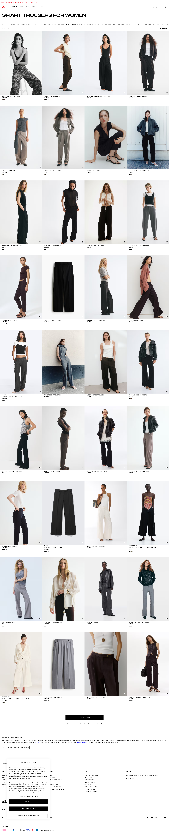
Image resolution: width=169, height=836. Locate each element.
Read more (130, 778)
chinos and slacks (81, 742)
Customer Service (91, 775)
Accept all (28, 801)
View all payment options (47, 830)
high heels (38, 742)
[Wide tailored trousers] (21, 63)
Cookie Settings (90, 791)
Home (34, 7)
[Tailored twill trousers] (148, 63)
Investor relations (50, 784)
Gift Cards (6, 787)
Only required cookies (28, 808)
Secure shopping (90, 787)
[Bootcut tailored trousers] (105, 438)
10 (97, 723)
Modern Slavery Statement (53, 789)
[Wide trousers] (105, 589)
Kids (27, 7)
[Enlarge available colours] (3, 100)
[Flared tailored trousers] (21, 438)
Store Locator (90, 780)
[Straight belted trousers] (63, 212)
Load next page (84, 717)
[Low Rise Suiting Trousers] (21, 362)
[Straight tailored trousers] (21, 212)
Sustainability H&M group (52, 780)
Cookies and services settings (28, 815)
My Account (88, 777)
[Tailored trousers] (21, 589)
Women (14, 7)
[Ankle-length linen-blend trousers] (148, 513)
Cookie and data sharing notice (28, 796)
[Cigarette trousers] (63, 63)
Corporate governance (52, 787)
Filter (162, 29)
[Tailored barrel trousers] (148, 137)
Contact (87, 784)
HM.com (4, 763)
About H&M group (49, 777)
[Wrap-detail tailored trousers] (105, 63)
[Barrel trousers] (21, 137)
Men (21, 7)
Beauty (41, 7)
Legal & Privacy (90, 782)
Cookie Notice (89, 789)
